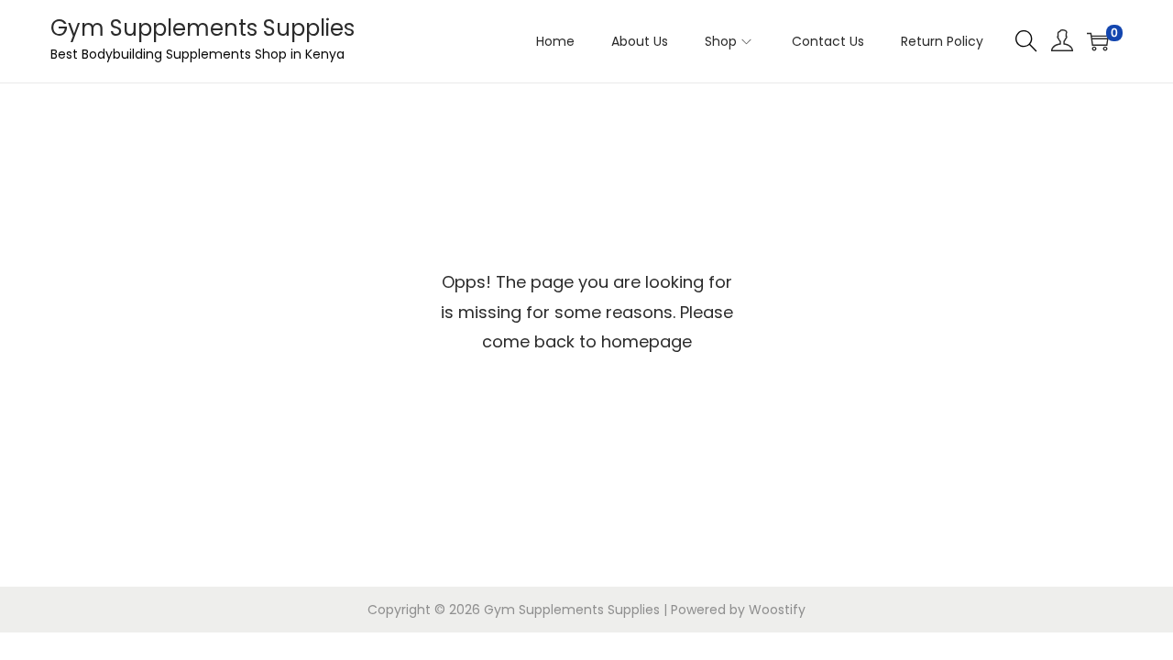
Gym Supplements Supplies (202, 28)
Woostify (777, 609)
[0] (1098, 41)
